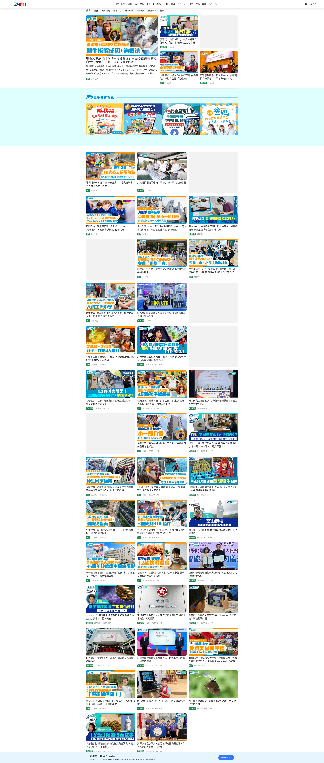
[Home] (20, 4)
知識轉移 (152, 10)
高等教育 (141, 10)
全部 (96, 10)
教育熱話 (117, 10)
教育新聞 (106, 10)
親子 (162, 10)
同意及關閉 (225, 758)
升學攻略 (129, 10)
